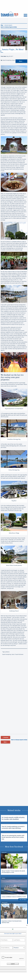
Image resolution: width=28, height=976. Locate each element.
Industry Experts (8, 25)
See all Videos (23, 899)
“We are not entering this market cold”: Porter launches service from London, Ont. (13, 837)
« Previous (5, 737)
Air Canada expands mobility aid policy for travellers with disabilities (13, 818)
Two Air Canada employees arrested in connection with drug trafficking (13, 827)
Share (20, 61)
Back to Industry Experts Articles (9, 27)
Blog (2, 25)
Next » (5, 742)
